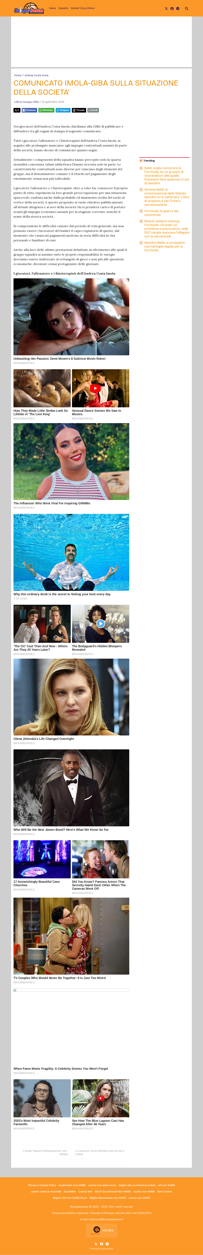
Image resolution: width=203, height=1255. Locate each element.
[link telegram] (178, 8)
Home (17, 75)
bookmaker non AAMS (72, 1185)
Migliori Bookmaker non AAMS (108, 1197)
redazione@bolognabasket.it (106, 1219)
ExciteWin (70, 1191)
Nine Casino (164, 1191)
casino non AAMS (144, 1191)
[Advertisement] (101, 45)
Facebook (31, 110)
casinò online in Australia (46, 1191)
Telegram (64, 110)
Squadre (63, 8)
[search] (187, 8)
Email (94, 110)
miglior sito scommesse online (137, 1185)
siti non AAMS (166, 1185)
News (52, 8)
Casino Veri (85, 1191)
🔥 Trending (147, 160)
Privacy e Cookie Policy (42, 1185)
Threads (80, 110)
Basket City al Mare (83, 8)
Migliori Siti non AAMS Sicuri (70, 1197)
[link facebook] (172, 8)
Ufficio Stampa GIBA (26, 101)
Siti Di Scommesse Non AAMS (113, 1191)
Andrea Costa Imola (36, 75)
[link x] (166, 8)
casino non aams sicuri (102, 1185)
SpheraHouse (107, 1248)
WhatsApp (47, 110)
